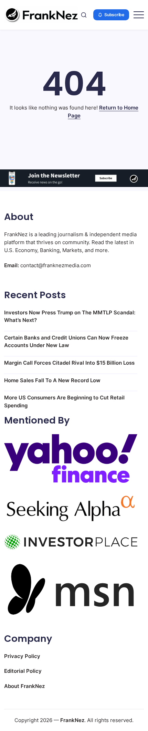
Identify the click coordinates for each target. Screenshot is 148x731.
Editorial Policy (23, 671)
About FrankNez (24, 686)
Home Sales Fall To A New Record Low (52, 380)
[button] (84, 15)
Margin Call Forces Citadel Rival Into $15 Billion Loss (69, 362)
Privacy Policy (22, 656)
